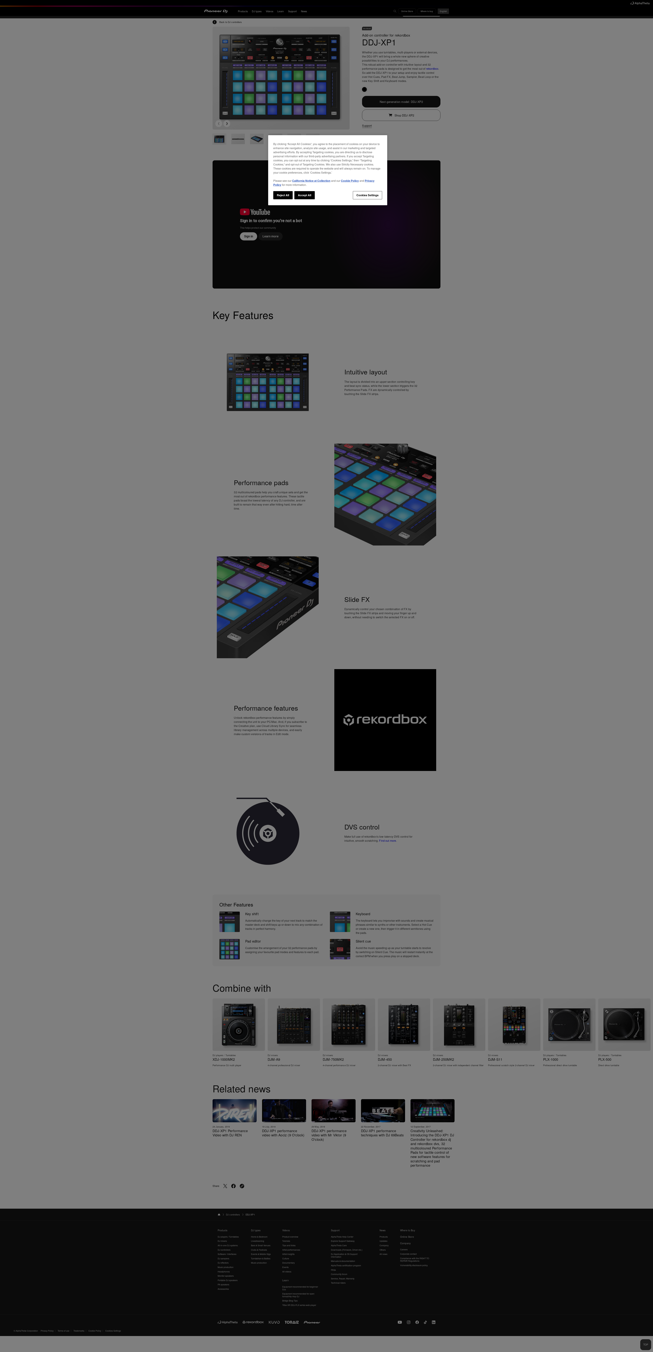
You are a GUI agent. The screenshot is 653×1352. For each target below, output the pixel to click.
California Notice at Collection (311, 181)
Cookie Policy (350, 181)
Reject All (283, 195)
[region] (327, 170)
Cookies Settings (367, 195)
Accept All (304, 195)
